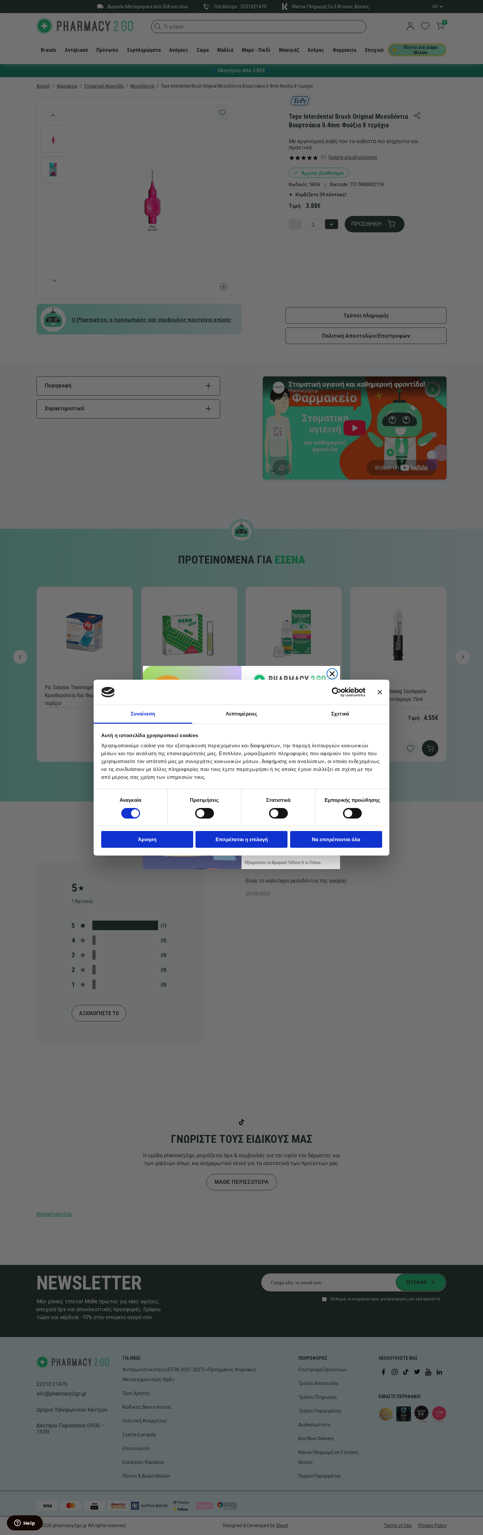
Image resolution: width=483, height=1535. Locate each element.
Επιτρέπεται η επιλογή (242, 839)
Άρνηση (147, 839)
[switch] (204, 813)
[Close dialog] (332, 674)
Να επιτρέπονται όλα (336, 839)
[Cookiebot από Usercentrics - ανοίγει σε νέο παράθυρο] (336, 692)
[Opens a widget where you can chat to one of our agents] (25, 1523)
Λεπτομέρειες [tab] (241, 713)
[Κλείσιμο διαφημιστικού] (380, 692)
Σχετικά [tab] (340, 713)
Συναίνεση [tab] (143, 713)
